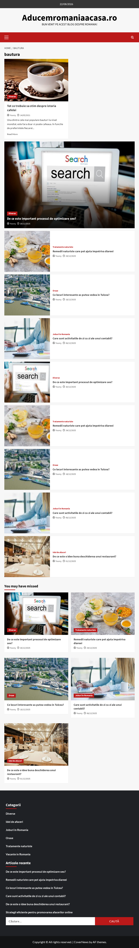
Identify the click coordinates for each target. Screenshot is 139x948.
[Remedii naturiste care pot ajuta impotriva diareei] (27, 251)
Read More (12, 134)
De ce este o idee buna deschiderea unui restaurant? (84, 556)
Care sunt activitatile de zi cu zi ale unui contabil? (82, 338)
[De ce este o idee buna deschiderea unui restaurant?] (27, 556)
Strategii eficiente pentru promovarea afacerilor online (39, 912)
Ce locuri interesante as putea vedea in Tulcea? (81, 295)
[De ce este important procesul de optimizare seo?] (69, 184)
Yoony (13, 115)
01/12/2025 (71, 561)
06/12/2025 (71, 343)
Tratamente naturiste (63, 247)
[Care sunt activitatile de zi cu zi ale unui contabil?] (27, 338)
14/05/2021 (25, 115)
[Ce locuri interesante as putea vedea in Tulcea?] (27, 294)
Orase (55, 290)
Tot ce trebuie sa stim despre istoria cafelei (31, 108)
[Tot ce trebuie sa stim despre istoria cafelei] (36, 80)
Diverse (12, 96)
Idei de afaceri (59, 552)
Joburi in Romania (61, 334)
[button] (8, 36)
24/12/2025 (71, 256)
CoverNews (81, 942)
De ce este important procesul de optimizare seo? (41, 218)
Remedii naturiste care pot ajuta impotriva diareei (83, 251)
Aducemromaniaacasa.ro (69, 18)
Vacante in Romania (18, 854)
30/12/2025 (25, 223)
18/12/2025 (71, 299)
